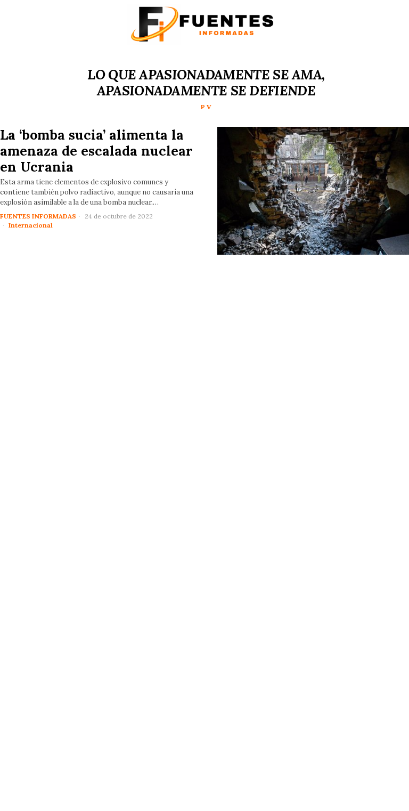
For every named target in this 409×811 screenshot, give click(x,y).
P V (206, 107)
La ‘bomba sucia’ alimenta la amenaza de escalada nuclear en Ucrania (96, 151)
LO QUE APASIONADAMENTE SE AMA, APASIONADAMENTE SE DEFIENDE (205, 83)
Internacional (31, 225)
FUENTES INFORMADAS (38, 216)
